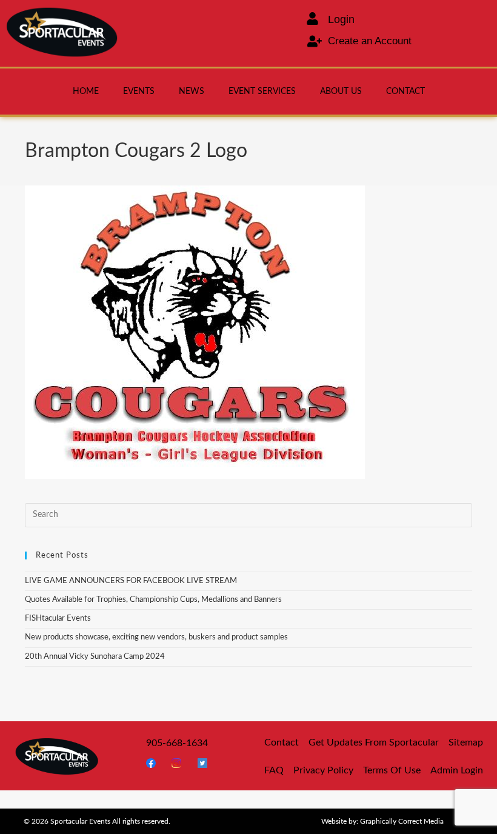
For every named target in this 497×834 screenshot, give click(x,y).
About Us (341, 91)
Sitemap (466, 742)
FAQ (274, 770)
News (191, 91)
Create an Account (370, 41)
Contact (405, 91)
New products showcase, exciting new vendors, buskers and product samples (156, 637)
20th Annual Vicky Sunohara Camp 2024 (95, 657)
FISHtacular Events (58, 618)
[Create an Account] (314, 41)
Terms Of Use (392, 770)
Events (139, 91)
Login (341, 19)
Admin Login (456, 770)
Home (86, 91)
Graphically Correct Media (402, 821)
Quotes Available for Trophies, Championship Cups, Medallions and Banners (153, 600)
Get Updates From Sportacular (374, 742)
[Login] (312, 18)
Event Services (262, 91)
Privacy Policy (323, 770)
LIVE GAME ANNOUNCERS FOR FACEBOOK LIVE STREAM (131, 581)
